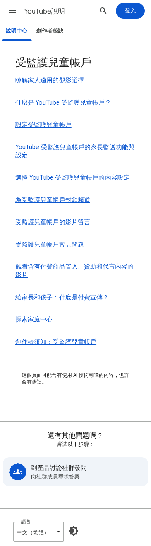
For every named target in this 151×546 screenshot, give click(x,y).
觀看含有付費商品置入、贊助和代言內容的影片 (74, 271)
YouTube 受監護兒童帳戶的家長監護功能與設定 (74, 151)
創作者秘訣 (49, 30)
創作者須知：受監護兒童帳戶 (55, 342)
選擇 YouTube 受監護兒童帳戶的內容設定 (72, 178)
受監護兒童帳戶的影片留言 (52, 222)
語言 (26, 521)
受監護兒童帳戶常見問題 (49, 244)
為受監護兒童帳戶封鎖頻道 (52, 200)
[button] (12, 11)
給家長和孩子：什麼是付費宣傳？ (62, 297)
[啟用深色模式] (73, 531)
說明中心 (16, 30)
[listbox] (38, 532)
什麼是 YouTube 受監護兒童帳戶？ (63, 103)
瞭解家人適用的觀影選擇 (49, 80)
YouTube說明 (44, 11)
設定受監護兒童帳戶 (43, 125)
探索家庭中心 (34, 319)
